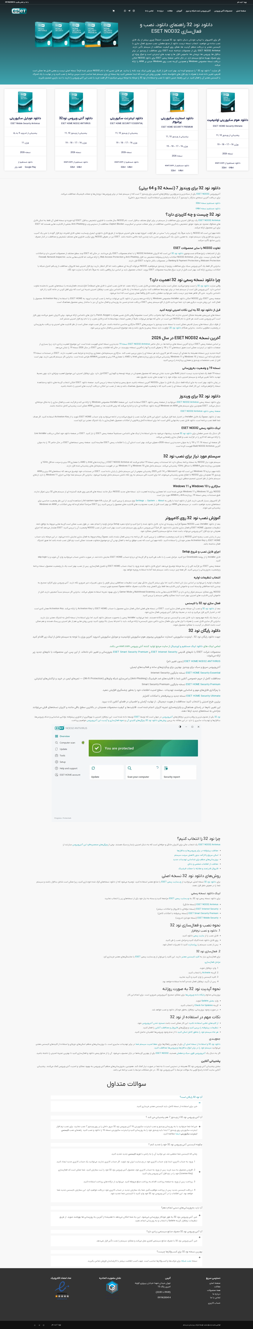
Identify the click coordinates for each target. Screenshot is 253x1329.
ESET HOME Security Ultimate (203, 696)
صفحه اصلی (214, 1283)
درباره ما (216, 1294)
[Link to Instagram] (133, 11)
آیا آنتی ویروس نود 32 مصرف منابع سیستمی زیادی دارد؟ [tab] (174, 1231)
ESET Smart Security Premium (130, 652)
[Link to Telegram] (129, 11)
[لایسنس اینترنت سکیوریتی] (126, 102)
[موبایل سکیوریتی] (25, 102)
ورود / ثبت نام (241, 2)
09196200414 (164, 1297)
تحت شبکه (186, 1261)
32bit (224, 167)
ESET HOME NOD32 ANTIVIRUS (202, 661)
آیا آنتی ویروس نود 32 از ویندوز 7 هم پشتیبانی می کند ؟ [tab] (174, 1117)
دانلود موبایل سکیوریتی (25, 118)
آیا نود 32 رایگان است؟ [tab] (191, 1097)
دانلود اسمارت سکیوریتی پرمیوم (177, 120)
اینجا (177, 1133)
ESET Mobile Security (207, 917)
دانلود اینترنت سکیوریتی (126, 118)
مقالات (217, 1286)
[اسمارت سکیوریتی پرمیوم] (177, 102)
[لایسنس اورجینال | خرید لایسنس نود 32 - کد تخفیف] (19, 11)
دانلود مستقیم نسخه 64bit (208, 208)
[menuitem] (242, 2)
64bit (231, 167)
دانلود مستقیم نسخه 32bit (208, 203)
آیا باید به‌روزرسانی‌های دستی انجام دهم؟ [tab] (181, 1207)
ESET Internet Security (164, 652)
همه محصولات (213, 1290)
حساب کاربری (214, 1303)
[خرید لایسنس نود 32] (76, 102)
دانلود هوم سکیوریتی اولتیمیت (227, 120)
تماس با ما (215, 1297)
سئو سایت (207, 1325)
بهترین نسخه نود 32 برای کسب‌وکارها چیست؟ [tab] (179, 1251)
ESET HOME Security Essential (203, 673)
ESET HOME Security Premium (203, 684)
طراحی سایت (216, 1325)
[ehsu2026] (227, 102)
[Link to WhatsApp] (125, 11)
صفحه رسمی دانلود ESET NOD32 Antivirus (200, 411)
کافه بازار (18, 167)
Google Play (30, 167)
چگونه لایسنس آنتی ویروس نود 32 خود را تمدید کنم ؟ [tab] (175, 1144)
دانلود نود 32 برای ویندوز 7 (198, 188)
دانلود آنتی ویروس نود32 (76, 118)
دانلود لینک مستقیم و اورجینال (187, 646)
